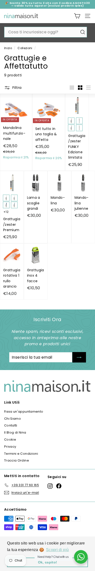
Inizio (8, 48)
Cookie (10, 439)
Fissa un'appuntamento (23, 411)
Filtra (16, 87)
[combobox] (45, 32)
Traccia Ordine (16, 460)
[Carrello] (77, 16)
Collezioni (25, 48)
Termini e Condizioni (21, 453)
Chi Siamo (12, 418)
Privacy (10, 446)
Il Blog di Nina (15, 432)
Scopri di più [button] (57, 550)
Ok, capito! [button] (47, 562)
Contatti (10, 425)
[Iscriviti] (79, 357)
